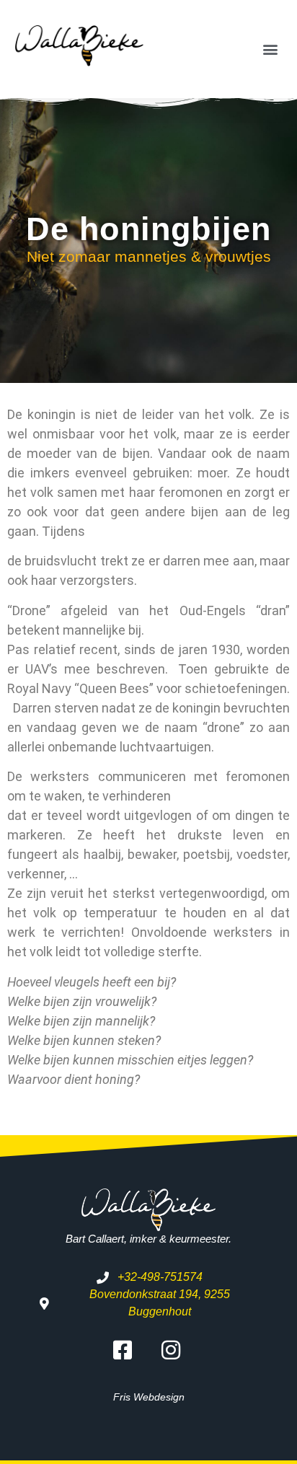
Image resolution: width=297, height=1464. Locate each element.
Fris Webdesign (149, 1397)
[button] (271, 49)
